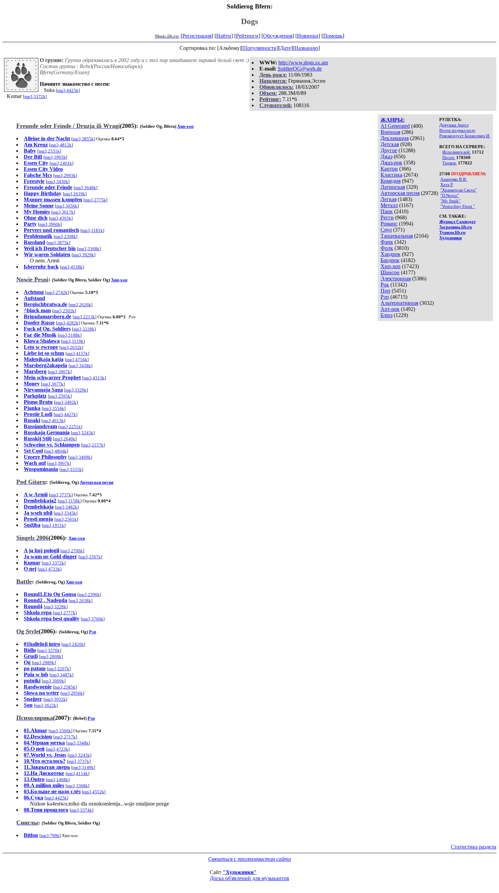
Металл (389, 205)
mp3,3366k (60, 730)
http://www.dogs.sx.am (303, 62)
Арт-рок (390, 309)
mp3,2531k (49, 151)
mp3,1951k (53, 525)
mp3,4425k (67, 90)
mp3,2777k (64, 612)
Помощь (333, 36)
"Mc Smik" (450, 200)
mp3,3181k (92, 230)
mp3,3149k (83, 767)
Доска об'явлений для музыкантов (249, 878)
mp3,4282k (67, 322)
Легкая (388, 199)
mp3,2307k (90, 556)
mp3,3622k (45, 705)
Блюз (386, 315)
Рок (385, 284)
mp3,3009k (53, 680)
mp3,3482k (66, 507)
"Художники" (240, 872)
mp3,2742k (57, 292)
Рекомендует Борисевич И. (464, 135)
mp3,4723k (49, 569)
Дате (285, 48)
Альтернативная (399, 303)
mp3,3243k (82, 432)
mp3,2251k (70, 426)
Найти (223, 36)
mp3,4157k (77, 353)
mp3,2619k (74, 193)
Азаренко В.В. (453, 179)
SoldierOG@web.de (300, 69)
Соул (386, 230)
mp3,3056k (66, 206)
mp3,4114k (77, 773)
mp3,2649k (64, 438)
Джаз (386, 156)
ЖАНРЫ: (393, 120)
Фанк (387, 242)
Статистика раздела (473, 847)
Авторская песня (400, 193)
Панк (387, 211)
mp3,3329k (76, 390)
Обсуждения (277, 36)
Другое (389, 150)
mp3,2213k (84, 316)
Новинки (307, 36)
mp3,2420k (73, 644)
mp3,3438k (80, 365)
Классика (391, 175)
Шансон (390, 272)
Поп (385, 291)
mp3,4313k (94, 377)
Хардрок (391, 254)
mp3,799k (50, 835)
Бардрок (390, 260)
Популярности (260, 48)
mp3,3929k (83, 254)
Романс (389, 223)
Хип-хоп (391, 266)
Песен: (448, 157)
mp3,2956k (72, 693)
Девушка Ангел (453, 124)
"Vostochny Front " (457, 206)
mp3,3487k (61, 674)
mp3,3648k (85, 187)
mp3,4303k (60, 218)
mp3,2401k (61, 163)
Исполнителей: (456, 152)
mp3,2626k (80, 304)
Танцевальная (397, 236)
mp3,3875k (58, 242)
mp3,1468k (57, 779)
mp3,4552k (93, 791)
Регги (387, 217)
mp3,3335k (71, 469)
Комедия (391, 181)
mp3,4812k (61, 144)
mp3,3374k (81, 810)
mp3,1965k (55, 157)
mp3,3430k (57, 181)
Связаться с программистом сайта (249, 859)
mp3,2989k (43, 662)
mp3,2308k (65, 236)
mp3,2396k (89, 594)
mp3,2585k (64, 687)
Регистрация (196, 36)
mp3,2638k (80, 600)
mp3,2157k (93, 445)
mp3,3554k (53, 408)
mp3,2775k (95, 199)
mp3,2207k (58, 668)
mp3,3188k (69, 335)
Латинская (393, 187)
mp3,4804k (56, 451)
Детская (390, 144)
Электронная (396, 278)
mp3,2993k (65, 175)
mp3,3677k (52, 383)
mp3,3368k (88, 248)
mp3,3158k (69, 500)
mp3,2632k (71, 347)
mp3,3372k (34, 96)
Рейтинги (247, 36)
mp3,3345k (65, 513)
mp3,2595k (59, 396)
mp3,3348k (78, 743)
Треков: (449, 162)
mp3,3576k (49, 650)
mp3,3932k (55, 699)
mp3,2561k (66, 519)
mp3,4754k (76, 359)
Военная (390, 132)
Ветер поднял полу (457, 130)
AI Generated (395, 126)
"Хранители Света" (458, 190)
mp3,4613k (53, 420)
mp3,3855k (83, 138)
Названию (306, 48)
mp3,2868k (50, 656)
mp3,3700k (92, 618)
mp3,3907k (59, 371)
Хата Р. (446, 184)
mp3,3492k (65, 402)
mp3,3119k (73, 341)
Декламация (395, 138)
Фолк (387, 248)
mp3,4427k (65, 414)
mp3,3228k (83, 329)
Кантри (389, 169)
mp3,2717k (65, 736)
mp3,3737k (60, 494)
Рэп (385, 297)
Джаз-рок (391, 162)
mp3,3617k (63, 212)
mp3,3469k (80, 457)
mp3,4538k (71, 267)
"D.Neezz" (449, 195)
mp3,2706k (72, 550)
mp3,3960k (49, 224)
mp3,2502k (64, 310)
